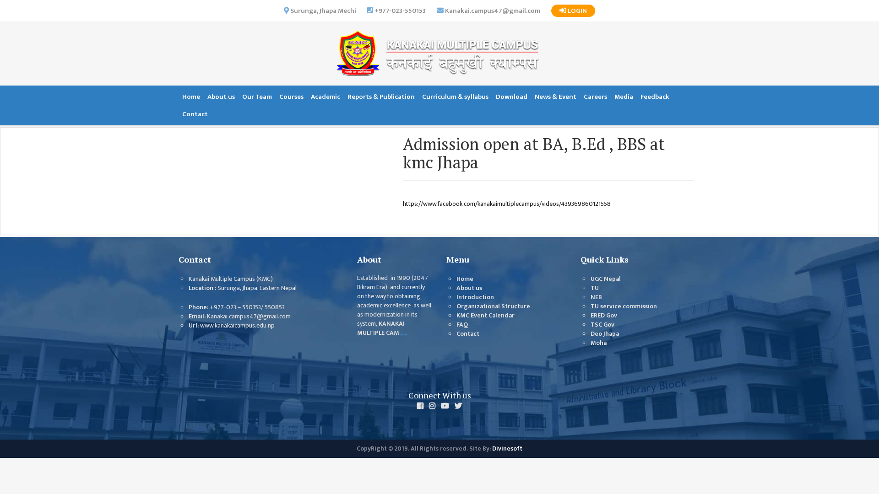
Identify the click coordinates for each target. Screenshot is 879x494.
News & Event (555, 96)
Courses (291, 96)
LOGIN (576, 10)
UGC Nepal (606, 279)
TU (595, 288)
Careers (595, 96)
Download (511, 96)
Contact (195, 114)
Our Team (257, 96)
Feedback (654, 96)
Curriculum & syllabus (455, 96)
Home (191, 96)
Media (623, 96)
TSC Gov (602, 324)
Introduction (475, 297)
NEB (596, 297)
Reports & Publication (381, 96)
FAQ (462, 324)
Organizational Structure (493, 306)
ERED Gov (604, 315)
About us (221, 96)
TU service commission (624, 306)
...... (403, 333)
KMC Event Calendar (485, 315)
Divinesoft (507, 448)
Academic (325, 96)
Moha (599, 343)
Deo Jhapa (605, 333)
